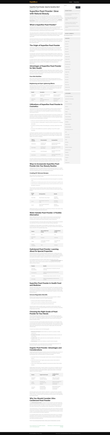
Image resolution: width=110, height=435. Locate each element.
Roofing (66, 144)
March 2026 (67, 54)
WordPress (78, 433)
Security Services (68, 149)
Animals (66, 101)
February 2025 (67, 87)
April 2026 (66, 51)
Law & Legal (67, 134)
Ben (37, 8)
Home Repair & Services (69, 129)
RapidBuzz (34, 2)
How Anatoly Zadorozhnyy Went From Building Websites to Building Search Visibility (71, 18)
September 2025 (68, 69)
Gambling (66, 121)
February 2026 (67, 56)
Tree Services (67, 162)
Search (65, 5)
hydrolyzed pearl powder (56, 260)
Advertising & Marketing (69, 96)
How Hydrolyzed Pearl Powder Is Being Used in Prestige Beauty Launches (46, 420)
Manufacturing (67, 137)
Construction (67, 109)
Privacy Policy (76, 2)
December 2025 (67, 61)
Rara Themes (68, 433)
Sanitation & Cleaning (68, 147)
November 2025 (67, 64)
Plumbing (66, 142)
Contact (70, 2)
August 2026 (67, 41)
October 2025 (67, 66)
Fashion (66, 111)
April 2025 (66, 82)
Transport (66, 157)
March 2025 (67, 84)
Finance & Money (68, 116)
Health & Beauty (67, 124)
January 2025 (67, 89)
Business (66, 106)
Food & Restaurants (68, 119)
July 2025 (66, 74)
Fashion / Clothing (68, 114)
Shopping (66, 152)
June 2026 (66, 46)
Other (66, 139)
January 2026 (67, 59)
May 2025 (66, 79)
